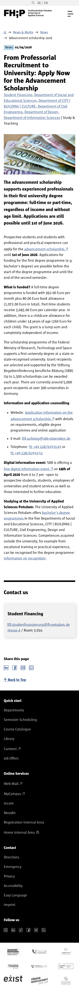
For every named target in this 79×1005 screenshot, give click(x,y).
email (23, 667)
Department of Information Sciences (32, 118)
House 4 (14, 630)
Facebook (14, 667)
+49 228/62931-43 (47, 447)
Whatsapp (31, 667)
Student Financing (18, 95)
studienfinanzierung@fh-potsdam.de (41, 625)
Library (9, 739)
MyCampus (12, 794)
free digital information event (26, 469)
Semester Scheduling (20, 720)
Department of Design (41, 112)
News (44, 32)
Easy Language (15, 895)
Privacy (9, 876)
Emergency (12, 867)
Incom (9, 803)
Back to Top (17, 680)
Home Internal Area (19, 833)
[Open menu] (70, 14)
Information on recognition (25, 558)
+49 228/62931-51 (29, 453)
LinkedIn (6, 667)
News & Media (23, 32)
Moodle (10, 813)
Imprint (9, 905)
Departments (14, 710)
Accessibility (13, 886)
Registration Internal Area (24, 822)
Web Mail (11, 784)
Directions (11, 857)
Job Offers (11, 758)
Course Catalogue (17, 729)
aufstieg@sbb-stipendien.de (48, 439)
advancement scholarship (44, 249)
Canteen (10, 749)
